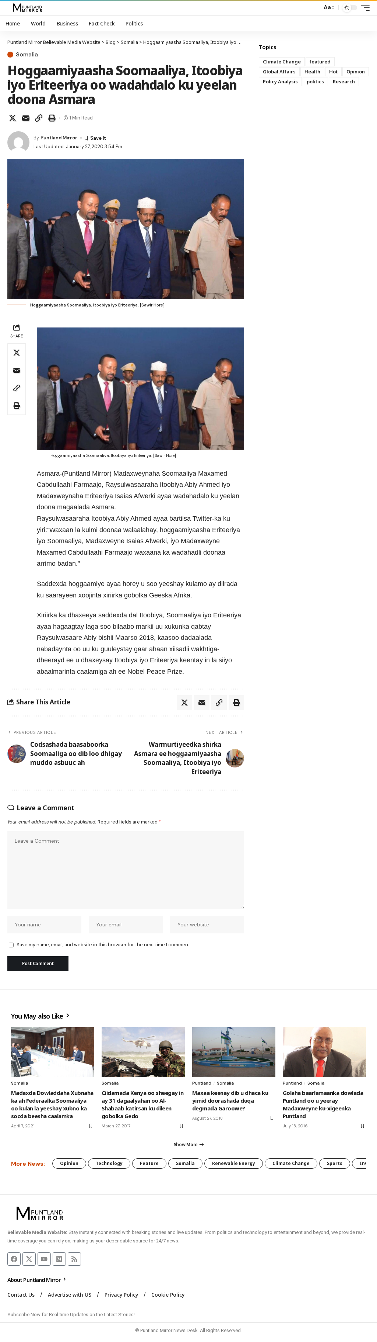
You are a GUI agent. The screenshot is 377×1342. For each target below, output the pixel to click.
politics (315, 81)
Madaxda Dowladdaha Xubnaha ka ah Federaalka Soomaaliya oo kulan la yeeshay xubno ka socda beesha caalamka (52, 1104)
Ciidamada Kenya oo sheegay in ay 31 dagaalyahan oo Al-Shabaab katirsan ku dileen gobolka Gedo (142, 1104)
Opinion (355, 71)
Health (312, 71)
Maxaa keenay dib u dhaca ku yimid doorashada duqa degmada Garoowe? (230, 1100)
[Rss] (74, 1259)
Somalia (27, 55)
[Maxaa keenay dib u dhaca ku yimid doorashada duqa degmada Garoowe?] (233, 1052)
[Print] (52, 118)
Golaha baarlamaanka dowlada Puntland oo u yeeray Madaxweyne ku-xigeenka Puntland (323, 1104)
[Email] (26, 118)
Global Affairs (279, 71)
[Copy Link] (39, 118)
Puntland (201, 1083)
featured (320, 61)
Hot (333, 71)
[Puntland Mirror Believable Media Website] (28, 8)
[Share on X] (12, 118)
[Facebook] (14, 1259)
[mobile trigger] (363, 8)
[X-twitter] (29, 1259)
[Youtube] (44, 1259)
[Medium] (59, 1259)
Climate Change (282, 61)
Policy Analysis (280, 81)
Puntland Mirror (58, 138)
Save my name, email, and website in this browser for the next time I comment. (104, 945)
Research (344, 81)
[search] (314, 7)
